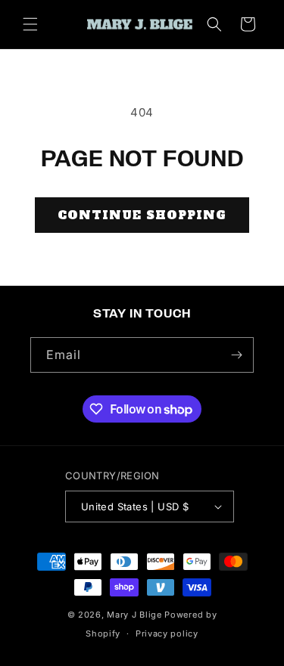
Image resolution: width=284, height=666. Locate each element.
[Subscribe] (236, 355)
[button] (30, 24)
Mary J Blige (134, 614)
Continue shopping (142, 215)
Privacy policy (167, 633)
